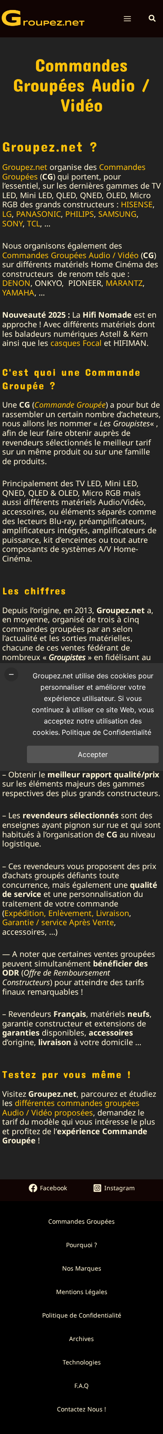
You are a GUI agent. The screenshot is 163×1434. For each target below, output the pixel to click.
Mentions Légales (81, 1292)
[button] (152, 18)
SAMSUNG (117, 214)
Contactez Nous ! (81, 1409)
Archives (81, 1338)
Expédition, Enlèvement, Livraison (66, 913)
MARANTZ (124, 283)
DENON (16, 283)
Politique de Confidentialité (81, 1315)
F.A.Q (81, 1385)
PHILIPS (79, 214)
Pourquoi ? (81, 1245)
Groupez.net (24, 167)
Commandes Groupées (81, 1221)
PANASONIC (38, 214)
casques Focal (76, 343)
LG (7, 214)
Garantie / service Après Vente (58, 922)
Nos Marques (81, 1268)
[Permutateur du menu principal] (127, 19)
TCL (33, 223)
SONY (12, 223)
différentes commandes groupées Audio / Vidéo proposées (71, 1108)
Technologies (82, 1362)
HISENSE (137, 204)
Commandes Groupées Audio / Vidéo (70, 255)
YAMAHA (18, 292)
